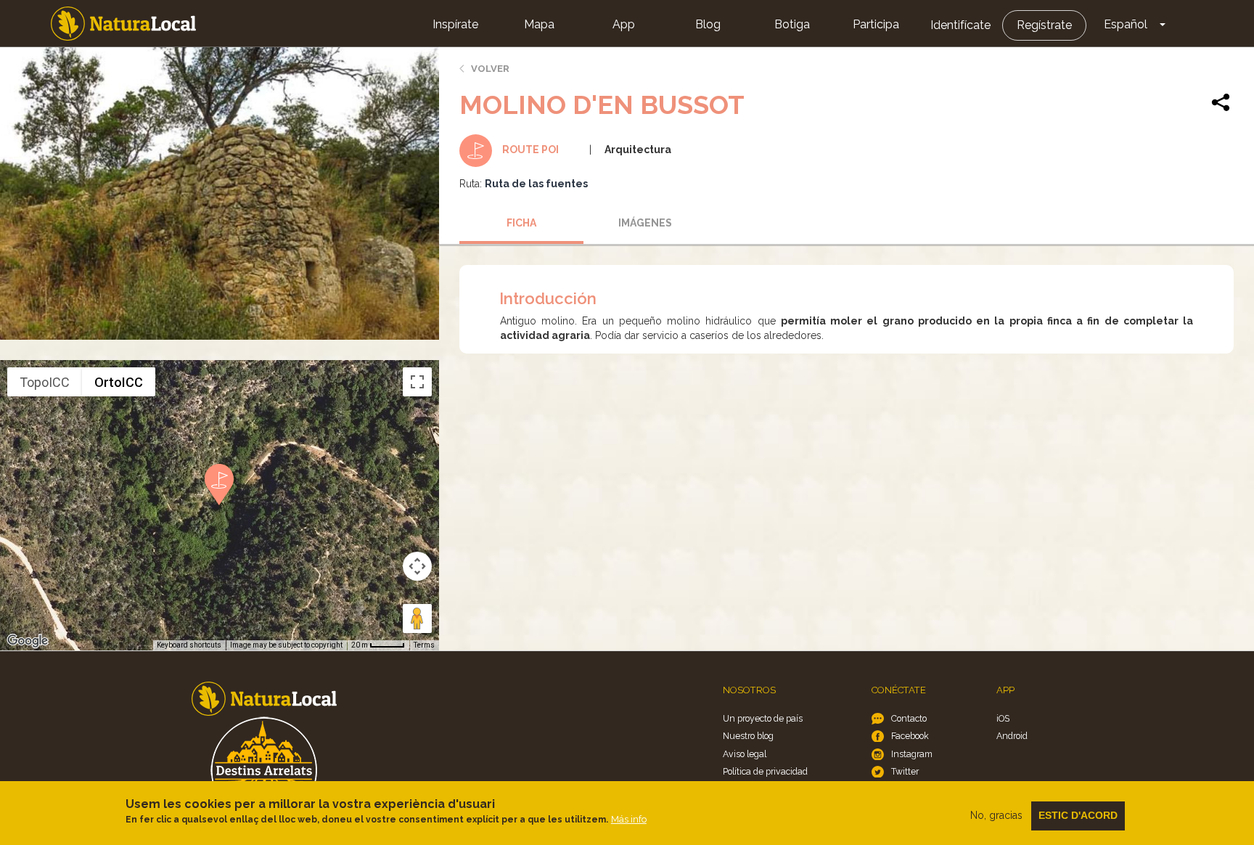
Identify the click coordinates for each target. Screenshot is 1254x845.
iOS (1002, 718)
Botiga (792, 24)
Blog (708, 24)
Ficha (521, 223)
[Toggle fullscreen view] (417, 381)
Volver (490, 68)
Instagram (912, 753)
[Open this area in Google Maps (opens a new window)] (28, 641)
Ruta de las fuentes (536, 183)
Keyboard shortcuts (189, 645)
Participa (876, 24)
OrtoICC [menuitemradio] (118, 382)
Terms (424, 645)
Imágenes (645, 223)
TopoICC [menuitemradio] (45, 382)
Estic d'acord (1078, 815)
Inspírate (455, 24)
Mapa (539, 24)
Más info (629, 819)
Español (1125, 24)
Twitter (905, 771)
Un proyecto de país (763, 718)
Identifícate (960, 25)
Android (1012, 735)
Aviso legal (744, 753)
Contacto (909, 718)
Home (123, 24)
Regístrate (1044, 25)
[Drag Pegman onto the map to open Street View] (417, 618)
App (623, 24)
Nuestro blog (748, 735)
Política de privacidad (765, 771)
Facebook (910, 735)
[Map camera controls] (417, 566)
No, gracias (996, 815)
